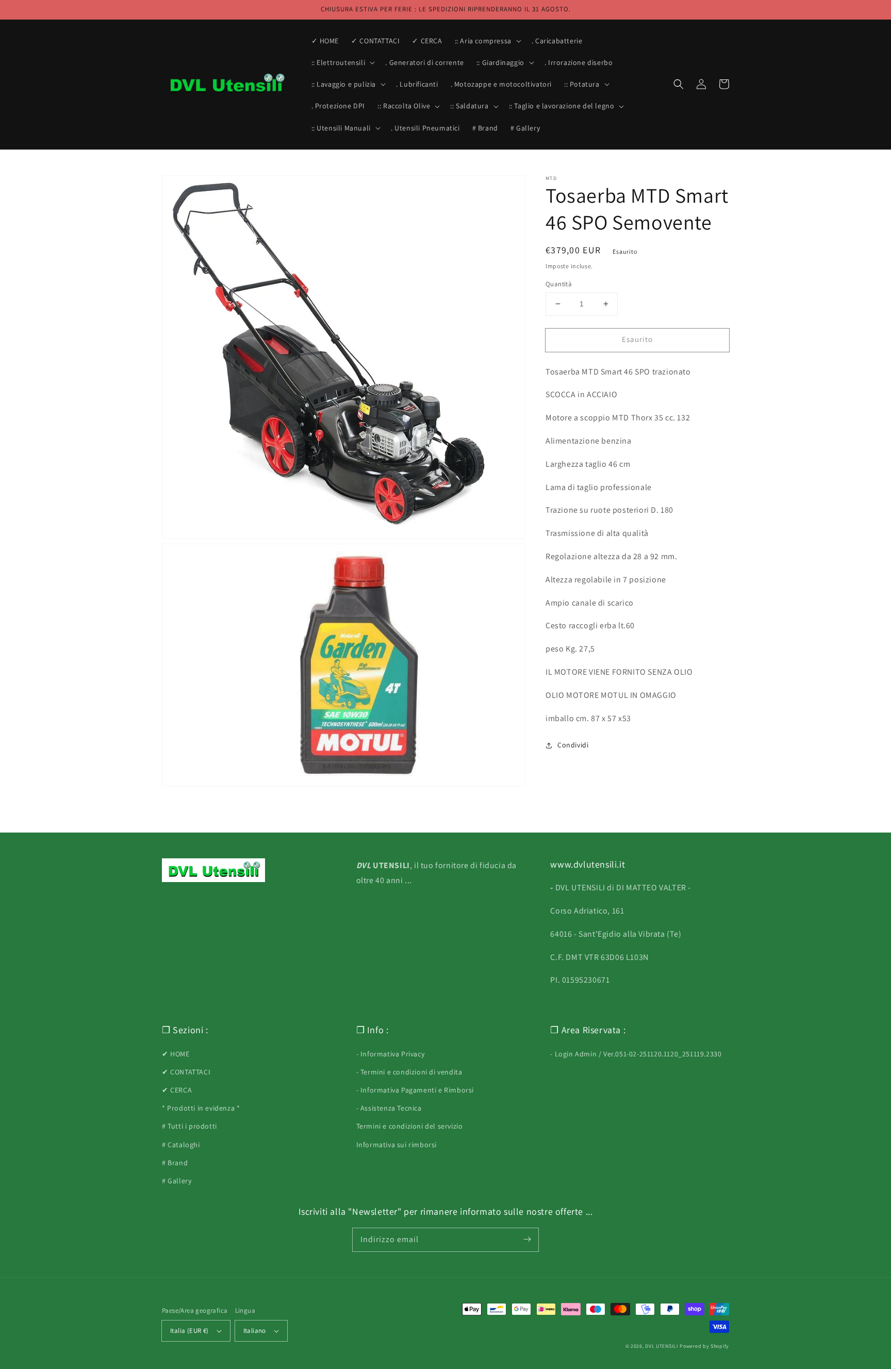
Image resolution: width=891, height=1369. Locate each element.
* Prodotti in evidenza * (201, 1108)
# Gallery (176, 1180)
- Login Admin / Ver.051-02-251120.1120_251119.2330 (635, 1053)
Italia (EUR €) (189, 1330)
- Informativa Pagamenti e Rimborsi (415, 1090)
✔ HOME (176, 1053)
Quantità (559, 284)
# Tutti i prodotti (189, 1126)
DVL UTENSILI (661, 1346)
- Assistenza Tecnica (389, 1108)
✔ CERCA (177, 1090)
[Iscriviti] (527, 1239)
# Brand (175, 1162)
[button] (487, 41)
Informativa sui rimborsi (396, 1144)
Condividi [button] (572, 744)
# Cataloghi (181, 1144)
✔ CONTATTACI (186, 1072)
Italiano (254, 1330)
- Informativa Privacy (390, 1053)
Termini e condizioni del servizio (409, 1126)
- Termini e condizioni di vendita (409, 1072)
